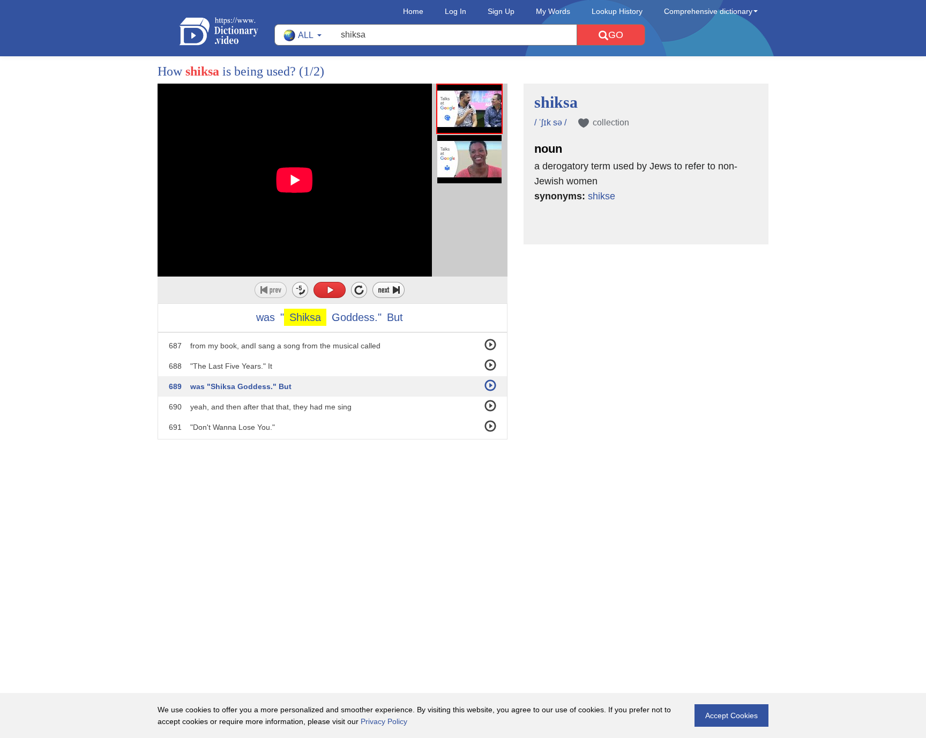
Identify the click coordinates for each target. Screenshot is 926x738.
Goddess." (357, 317)
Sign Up (501, 11)
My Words (553, 11)
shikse (601, 196)
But (395, 317)
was (265, 317)
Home (413, 11)
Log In (455, 11)
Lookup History (617, 11)
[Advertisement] (463, 509)
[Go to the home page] (226, 31)
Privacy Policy (384, 721)
